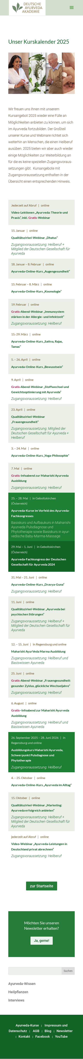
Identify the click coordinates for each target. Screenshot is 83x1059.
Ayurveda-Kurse (27, 1025)
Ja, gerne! (41, 941)
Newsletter (65, 1031)
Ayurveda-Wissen (22, 984)
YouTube (61, 1036)
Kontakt (24, 1036)
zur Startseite (41, 886)
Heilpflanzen (18, 992)
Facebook (42, 1036)
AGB (36, 1031)
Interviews (16, 1000)
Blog (48, 1031)
